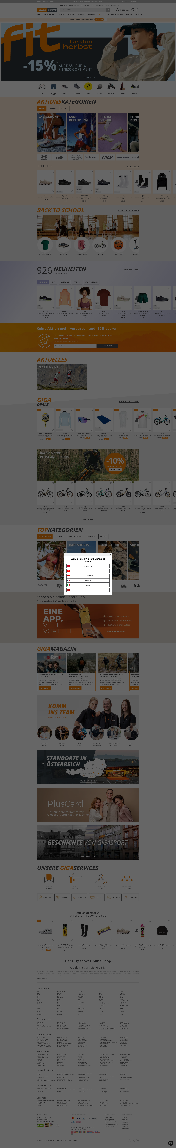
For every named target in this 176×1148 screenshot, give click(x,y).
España (88, 590)
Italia (88, 585)
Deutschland (88, 576)
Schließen (110, 554)
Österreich (88, 566)
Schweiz (88, 571)
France (88, 580)
